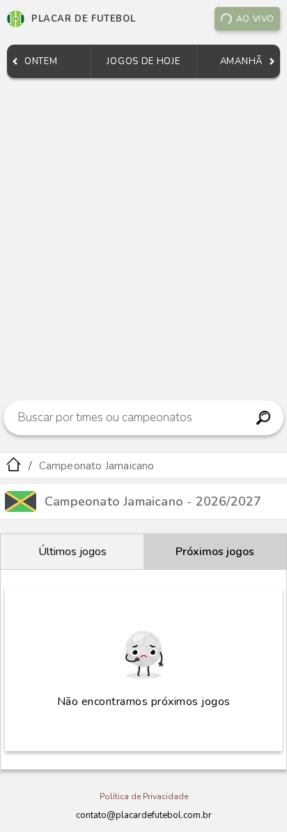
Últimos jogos (72, 551)
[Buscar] (264, 418)
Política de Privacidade (144, 796)
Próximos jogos (215, 551)
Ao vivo (255, 18)
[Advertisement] (143, 235)
